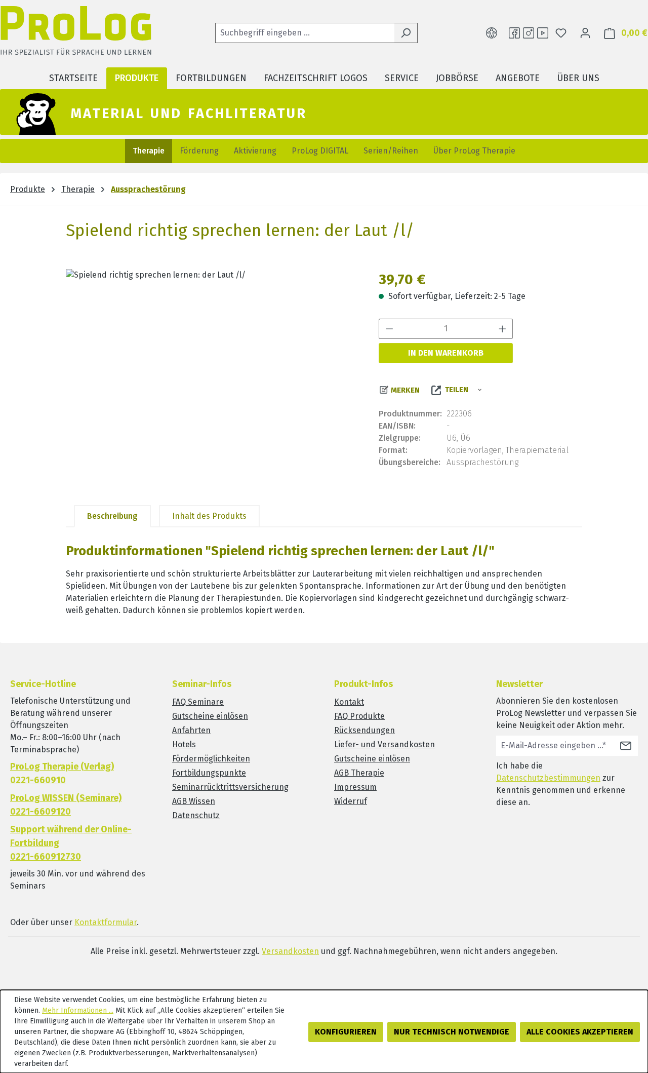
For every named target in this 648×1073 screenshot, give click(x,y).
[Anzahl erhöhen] (502, 329)
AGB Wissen (193, 801)
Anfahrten (191, 730)
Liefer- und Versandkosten (384, 744)
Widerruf (350, 801)
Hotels (184, 744)
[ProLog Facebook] (514, 33)
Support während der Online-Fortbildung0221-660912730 (71, 843)
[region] (212, 378)
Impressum (355, 787)
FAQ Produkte (359, 716)
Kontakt (349, 702)
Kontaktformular (105, 922)
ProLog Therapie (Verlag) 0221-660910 (62, 773)
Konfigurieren (346, 1032)
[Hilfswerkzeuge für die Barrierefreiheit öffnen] (491, 33)
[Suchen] (406, 33)
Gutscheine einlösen (210, 716)
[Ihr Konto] (585, 33)
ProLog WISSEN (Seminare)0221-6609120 (66, 804)
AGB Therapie (359, 773)
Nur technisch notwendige (451, 1032)
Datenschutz (196, 815)
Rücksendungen (364, 730)
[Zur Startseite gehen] (76, 33)
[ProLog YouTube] (543, 33)
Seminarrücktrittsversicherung (230, 787)
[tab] (112, 516)
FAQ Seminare (198, 702)
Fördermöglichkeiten (211, 758)
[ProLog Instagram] (528, 33)
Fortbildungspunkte (209, 773)
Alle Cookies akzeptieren (579, 1032)
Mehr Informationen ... (77, 1010)
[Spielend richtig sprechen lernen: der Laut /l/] (212, 378)
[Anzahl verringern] (389, 329)
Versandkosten (290, 951)
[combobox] (304, 33)
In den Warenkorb (445, 353)
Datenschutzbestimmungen (548, 778)
